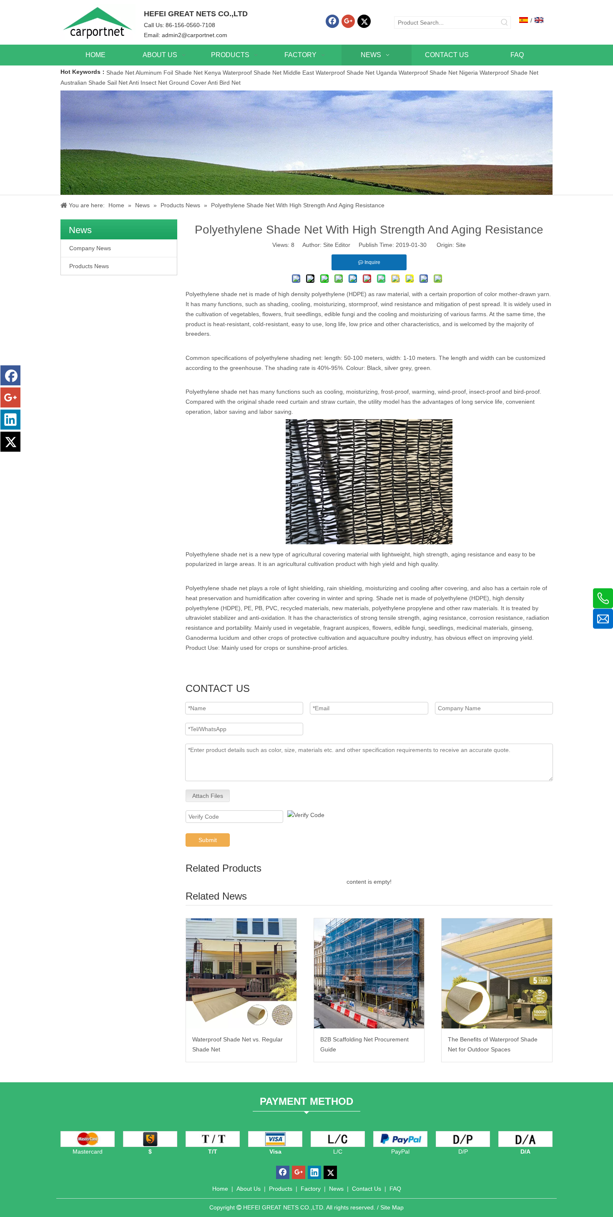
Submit (207, 840)
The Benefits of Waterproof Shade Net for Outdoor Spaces (493, 1044)
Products (280, 1188)
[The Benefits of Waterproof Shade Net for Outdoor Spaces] (497, 973)
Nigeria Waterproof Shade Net (498, 72)
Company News (90, 248)
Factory (311, 1188)
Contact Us (366, 1188)
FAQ (395, 1188)
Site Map (392, 1207)
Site (461, 244)
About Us (248, 1188)
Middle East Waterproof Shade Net (328, 72)
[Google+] (348, 21)
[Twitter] (364, 21)
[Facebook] (332, 21)
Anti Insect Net (148, 82)
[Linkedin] (10, 420)
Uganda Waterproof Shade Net (416, 72)
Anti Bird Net (224, 82)
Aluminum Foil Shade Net (170, 72)
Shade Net (121, 72)
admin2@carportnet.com (194, 35)
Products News (89, 266)
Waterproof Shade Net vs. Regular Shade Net (237, 1044)
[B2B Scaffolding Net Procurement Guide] (369, 973)
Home (220, 1188)
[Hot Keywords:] (504, 22)
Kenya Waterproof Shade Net (242, 72)
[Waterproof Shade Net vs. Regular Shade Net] (241, 973)
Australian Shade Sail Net (94, 82)
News (336, 1188)
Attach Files (207, 795)
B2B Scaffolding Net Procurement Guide (364, 1044)
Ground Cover (187, 82)
